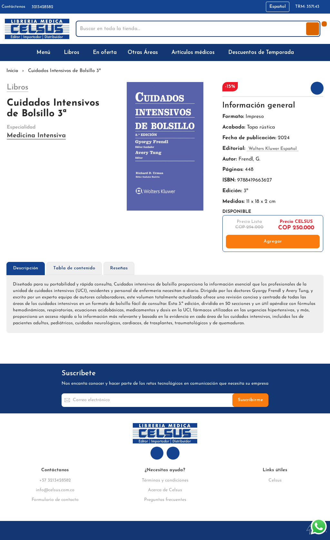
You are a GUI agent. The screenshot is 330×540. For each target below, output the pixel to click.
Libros (17, 87)
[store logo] (37, 29)
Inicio (12, 70)
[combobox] (191, 29)
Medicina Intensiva (36, 135)
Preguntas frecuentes (165, 499)
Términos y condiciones (165, 480)
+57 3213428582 (55, 480)
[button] (277, 7)
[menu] (165, 52)
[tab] (25, 268)
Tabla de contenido (74, 268)
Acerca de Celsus (165, 490)
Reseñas (119, 268)
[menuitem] (45, 52)
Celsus (275, 480)
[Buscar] (312, 28)
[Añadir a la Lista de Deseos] (317, 88)
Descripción (25, 268)
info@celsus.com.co (55, 490)
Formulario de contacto (55, 499)
